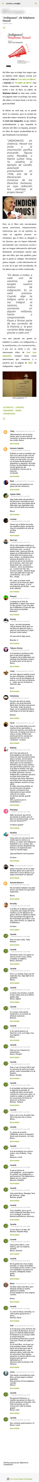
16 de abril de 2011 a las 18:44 (20, 1148)
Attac (30, 363)
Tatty (12, 431)
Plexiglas (14, 810)
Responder (14, 444)
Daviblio (13, 833)
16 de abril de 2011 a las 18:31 (20, 970)
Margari (13, 596)
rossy (12, 671)
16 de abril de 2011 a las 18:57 (24, 1283)
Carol (12, 723)
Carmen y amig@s (13, 3)
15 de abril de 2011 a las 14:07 (24, 723)
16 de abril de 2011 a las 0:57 (24, 865)
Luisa (12, 1372)
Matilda (13, 748)
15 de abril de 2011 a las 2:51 (20, 698)
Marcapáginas (8, 410)
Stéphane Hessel (9, 413)
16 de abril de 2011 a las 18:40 (20, 1085)
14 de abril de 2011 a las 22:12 (20, 542)
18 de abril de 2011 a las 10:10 (24, 1325)
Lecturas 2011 (8, 407)
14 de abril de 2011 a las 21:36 (20, 450)
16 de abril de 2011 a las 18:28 (20, 936)
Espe (12, 481)
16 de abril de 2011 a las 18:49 (20, 1207)
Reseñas (18, 410)
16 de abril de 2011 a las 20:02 (20, 1308)
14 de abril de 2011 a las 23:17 (20, 621)
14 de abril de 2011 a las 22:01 (20, 496)
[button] (4, 27)
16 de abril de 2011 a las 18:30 (20, 951)
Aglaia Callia (15, 494)
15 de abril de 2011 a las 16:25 (20, 835)
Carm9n (13, 934)
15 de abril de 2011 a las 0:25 (20, 650)
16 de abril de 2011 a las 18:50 (20, 1226)
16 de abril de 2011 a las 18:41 (20, 1112)
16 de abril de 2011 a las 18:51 (20, 1241)
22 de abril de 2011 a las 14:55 (20, 1420)
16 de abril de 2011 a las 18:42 (20, 1129)
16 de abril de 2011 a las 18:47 (20, 1190)
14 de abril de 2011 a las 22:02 (20, 521)
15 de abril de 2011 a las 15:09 (20, 812)
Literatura (20, 407)
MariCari (13, 540)
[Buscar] (36, 3)
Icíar (12, 1326)
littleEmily (14, 696)
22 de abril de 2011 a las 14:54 (20, 1395)
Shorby (13, 619)
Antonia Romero (17, 883)
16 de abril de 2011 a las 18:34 (20, 1028)
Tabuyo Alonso (16, 648)
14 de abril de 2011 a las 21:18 (24, 431)
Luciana (13, 519)
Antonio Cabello (17, 448)
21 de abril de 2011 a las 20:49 (24, 1372)
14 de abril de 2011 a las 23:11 (20, 598)
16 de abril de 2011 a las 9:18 (20, 884)
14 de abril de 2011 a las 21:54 (24, 481)
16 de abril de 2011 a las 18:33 (20, 1009)
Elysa (12, 1283)
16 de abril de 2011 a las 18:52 (20, 1260)
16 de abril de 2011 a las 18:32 (20, 989)
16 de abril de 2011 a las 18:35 (20, 1047)
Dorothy (13, 904)
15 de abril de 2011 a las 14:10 (20, 750)
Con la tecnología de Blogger (20, 1479)
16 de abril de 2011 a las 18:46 (20, 1167)
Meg (12, 865)
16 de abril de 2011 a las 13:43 (20, 905)
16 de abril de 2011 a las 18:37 (20, 1064)
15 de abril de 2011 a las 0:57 (24, 671)
